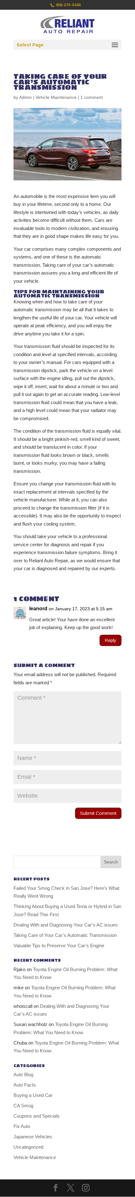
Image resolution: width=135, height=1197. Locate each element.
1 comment (91, 97)
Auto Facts (25, 1084)
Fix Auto (22, 1126)
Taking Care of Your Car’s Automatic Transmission (65, 935)
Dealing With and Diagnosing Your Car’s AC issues (66, 924)
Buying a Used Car (33, 1095)
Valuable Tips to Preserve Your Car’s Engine (59, 945)
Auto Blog (23, 1074)
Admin (25, 97)
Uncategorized (28, 1147)
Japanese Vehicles (33, 1136)
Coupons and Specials (37, 1116)
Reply (110, 640)
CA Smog (23, 1105)
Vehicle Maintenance (56, 97)
